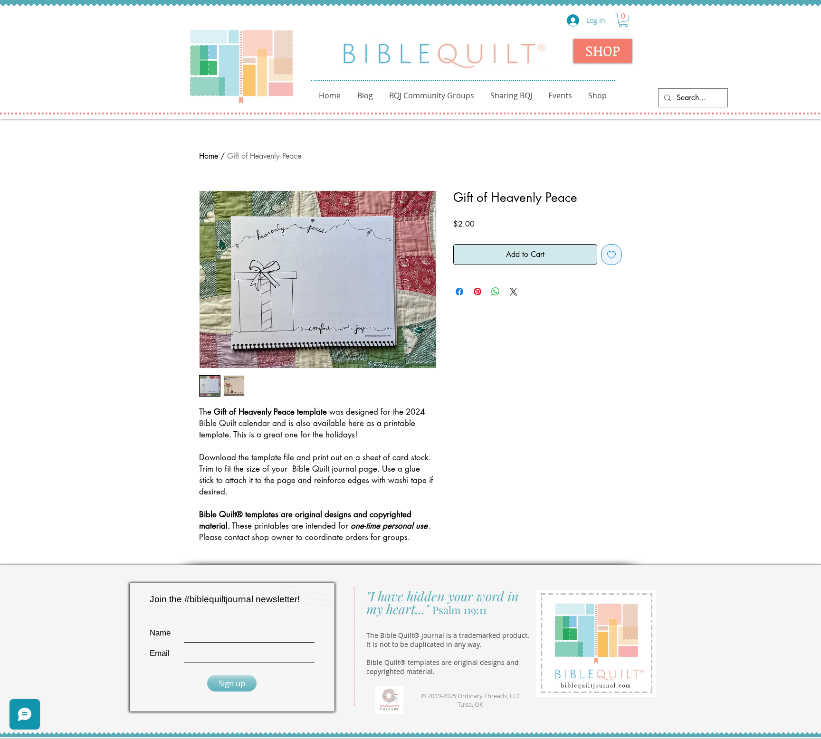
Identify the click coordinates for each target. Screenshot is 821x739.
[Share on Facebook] (459, 291)
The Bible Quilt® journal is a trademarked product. (447, 635)
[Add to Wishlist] (611, 254)
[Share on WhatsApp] (495, 291)
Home (208, 156)
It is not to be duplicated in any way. (423, 644)
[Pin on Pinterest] (477, 291)
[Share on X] (513, 291)
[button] (623, 20)
